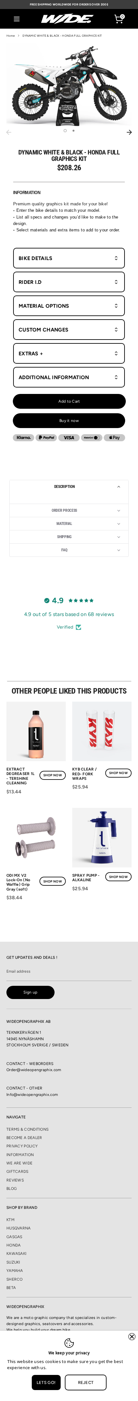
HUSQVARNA (18, 1228)
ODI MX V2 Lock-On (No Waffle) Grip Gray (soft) (18, 882)
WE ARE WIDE (19, 1163)
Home (10, 35)
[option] (69, 84)
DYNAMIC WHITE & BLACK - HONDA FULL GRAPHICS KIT (62, 35)
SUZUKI (13, 1262)
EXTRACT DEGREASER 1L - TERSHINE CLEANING (20, 776)
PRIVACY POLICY (22, 1146)
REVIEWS (15, 1180)
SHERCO (14, 1279)
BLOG (11, 1188)
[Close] (132, 1336)
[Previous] (9, 132)
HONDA (13, 1245)
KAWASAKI (16, 1253)
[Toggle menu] (16, 18)
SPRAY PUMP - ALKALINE (86, 877)
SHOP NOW (52, 775)
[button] (69, 486)
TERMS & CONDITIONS (27, 1129)
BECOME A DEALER (24, 1137)
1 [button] (65, 130)
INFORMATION (20, 1155)
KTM (10, 1220)
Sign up (30, 992)
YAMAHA (14, 1270)
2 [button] (73, 131)
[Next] (129, 132)
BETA (11, 1287)
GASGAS (14, 1237)
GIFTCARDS (17, 1171)
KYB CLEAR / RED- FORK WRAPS (84, 774)
